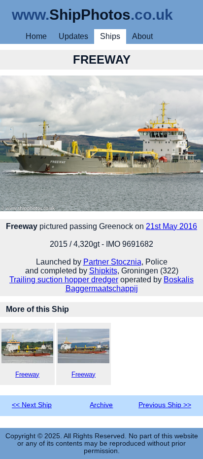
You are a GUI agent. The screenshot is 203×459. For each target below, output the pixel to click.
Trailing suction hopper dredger (63, 279)
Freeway (27, 374)
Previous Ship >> (164, 405)
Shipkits (103, 271)
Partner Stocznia (112, 262)
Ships (110, 36)
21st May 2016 (171, 226)
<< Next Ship (32, 405)
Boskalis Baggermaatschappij (130, 284)
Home (36, 36)
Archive (101, 405)
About (142, 36)
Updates (73, 36)
